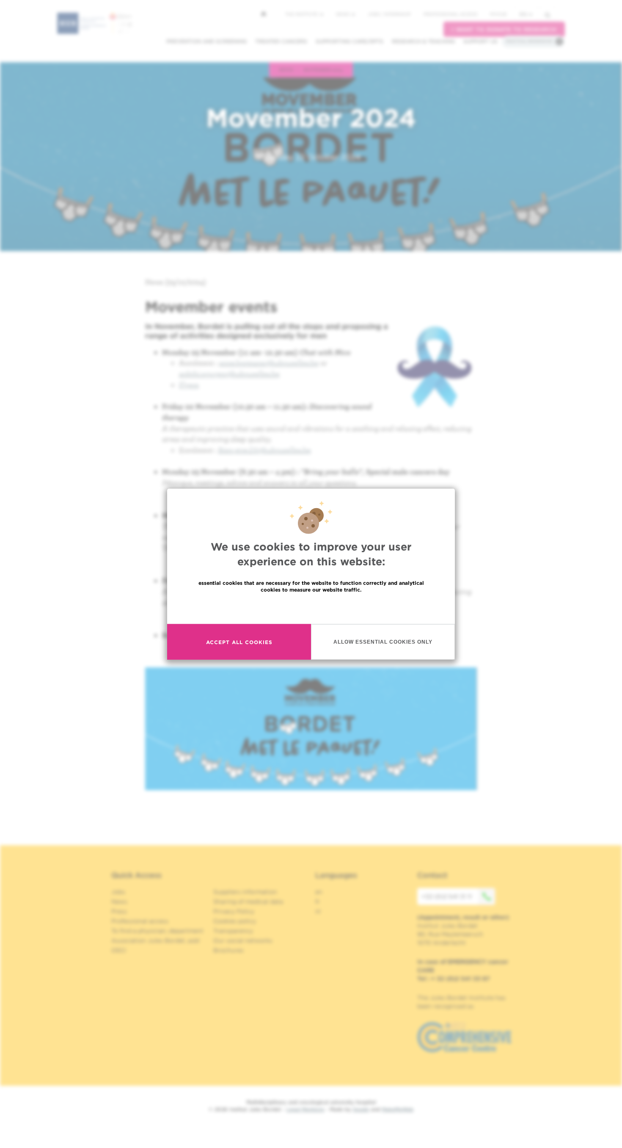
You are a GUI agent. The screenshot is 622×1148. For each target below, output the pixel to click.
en (523, 14)
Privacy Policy (233, 911)
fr (317, 901)
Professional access (450, 14)
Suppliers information (245, 891)
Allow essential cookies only (382, 642)
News (343, 14)
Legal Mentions (305, 1109)
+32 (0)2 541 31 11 (446, 896)
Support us (480, 41)
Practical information (529, 41)
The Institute (302, 14)
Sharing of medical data (248, 901)
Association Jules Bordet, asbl (155, 940)
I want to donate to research (504, 29)
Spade (361, 1109)
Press (119, 911)
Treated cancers (281, 41)
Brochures (228, 950)
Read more (311, 608)
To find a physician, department (157, 930)
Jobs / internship (389, 14)
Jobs (118, 891)
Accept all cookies (239, 642)
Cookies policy (234, 921)
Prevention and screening (206, 41)
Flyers (189, 384)
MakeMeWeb (397, 1109)
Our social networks (242, 940)
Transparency (233, 930)
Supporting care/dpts (349, 41)
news (286, 69)
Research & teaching (423, 41)
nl (318, 911)
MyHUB (498, 14)
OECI (118, 950)
